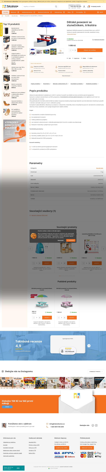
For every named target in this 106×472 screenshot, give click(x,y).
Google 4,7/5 (32, 450)
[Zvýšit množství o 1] (75, 50)
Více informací (71, 34)
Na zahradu (99, 168)
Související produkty (77, 84)
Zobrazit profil (95, 371)
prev (30, 249)
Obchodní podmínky (8, 456)
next (103, 249)
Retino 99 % (32, 453)
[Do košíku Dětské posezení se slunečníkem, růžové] (72, 317)
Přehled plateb (87, 448)
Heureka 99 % (32, 442)
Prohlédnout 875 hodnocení (23, 351)
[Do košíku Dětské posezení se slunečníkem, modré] (47, 317)
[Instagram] (96, 425)
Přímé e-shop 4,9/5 (34, 445)
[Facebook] (93, 425)
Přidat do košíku (90, 50)
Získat (7, 407)
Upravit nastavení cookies (66, 466)
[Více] (100, 12)
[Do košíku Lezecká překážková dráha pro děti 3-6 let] (97, 263)
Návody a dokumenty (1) (60, 84)
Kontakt (5, 445)
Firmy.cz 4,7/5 (32, 447)
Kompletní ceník (61, 448)
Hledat (56, 6)
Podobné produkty (91, 84)
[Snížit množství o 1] (70, 50)
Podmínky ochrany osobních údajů (12, 453)
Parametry (46, 84)
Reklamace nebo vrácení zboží (11, 450)
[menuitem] (5, 12)
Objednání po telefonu (9, 442)
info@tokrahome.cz (57, 424)
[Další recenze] (88, 345)
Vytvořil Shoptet (54, 468)
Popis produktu (35, 84)
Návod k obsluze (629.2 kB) (40, 215)
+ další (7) (60, 53)
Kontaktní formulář (8, 447)
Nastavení (61, 240)
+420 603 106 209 (75, 6)
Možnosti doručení (99, 39)
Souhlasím (71, 240)
